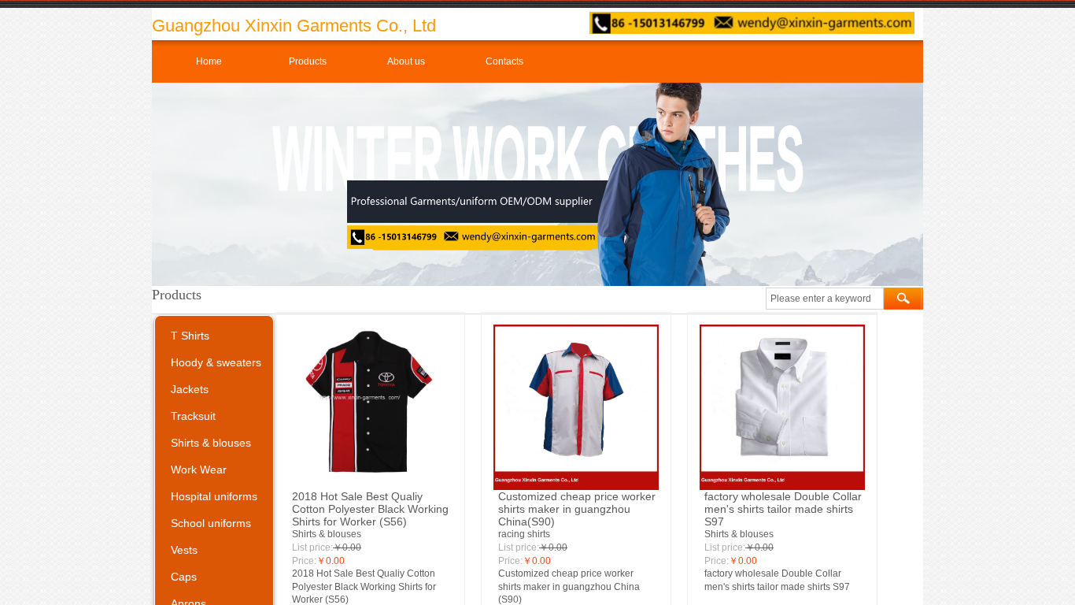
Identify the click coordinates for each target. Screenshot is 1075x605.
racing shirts (524, 534)
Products (308, 61)
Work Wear (199, 469)
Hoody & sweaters (216, 362)
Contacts (504, 61)
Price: (304, 560)
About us (406, 61)
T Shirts (190, 335)
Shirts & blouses (326, 534)
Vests (184, 550)
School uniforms (211, 523)
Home (209, 61)
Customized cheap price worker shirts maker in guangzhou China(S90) (577, 509)
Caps (184, 576)
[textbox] (825, 299)
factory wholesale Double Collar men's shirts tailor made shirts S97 (783, 509)
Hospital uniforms (214, 496)
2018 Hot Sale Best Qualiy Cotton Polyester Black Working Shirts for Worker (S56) (370, 509)
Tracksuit (193, 416)
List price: (312, 547)
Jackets (190, 389)
